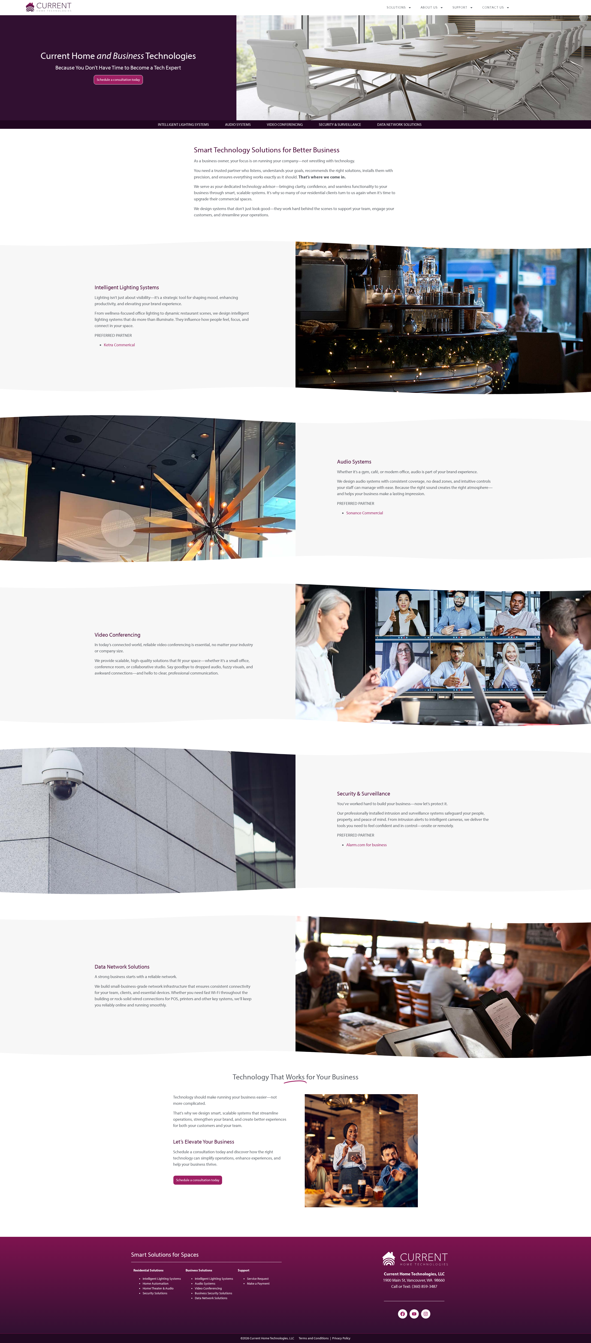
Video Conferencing (285, 124)
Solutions (396, 7)
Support (459, 7)
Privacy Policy (341, 1338)
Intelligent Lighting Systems (183, 124)
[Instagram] (425, 1314)
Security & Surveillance (340, 124)
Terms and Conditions (314, 1338)
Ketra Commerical (119, 344)
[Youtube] (414, 1314)
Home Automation (156, 1284)
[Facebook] (402, 1314)
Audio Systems (238, 124)
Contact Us (493, 7)
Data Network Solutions (399, 124)
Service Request (258, 1279)
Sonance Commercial (364, 512)
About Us (429, 7)
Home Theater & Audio (158, 1288)
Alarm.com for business (366, 844)
